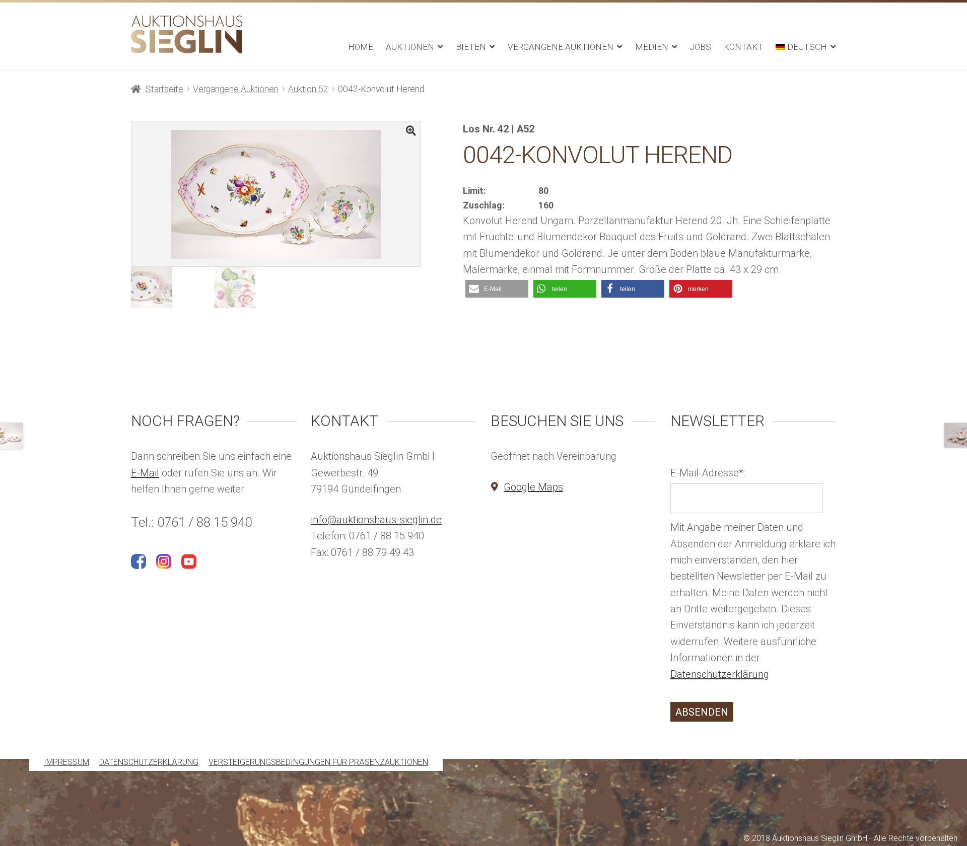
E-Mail (145, 473)
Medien (651, 47)
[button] (496, 289)
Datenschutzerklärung (719, 674)
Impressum (66, 763)
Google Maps (533, 487)
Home (360, 47)
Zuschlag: (484, 205)
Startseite (164, 89)
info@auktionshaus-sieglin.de (376, 520)
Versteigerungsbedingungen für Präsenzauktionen (318, 763)
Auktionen (410, 47)
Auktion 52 (308, 89)
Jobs (700, 47)
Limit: (474, 190)
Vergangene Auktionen (560, 47)
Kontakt (743, 47)
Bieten (471, 47)
